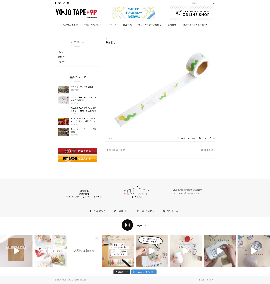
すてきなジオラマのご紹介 (82, 86)
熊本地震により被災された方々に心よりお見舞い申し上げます (84, 109)
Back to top (206, 280)
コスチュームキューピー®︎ (195, 24)
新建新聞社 (84, 193)
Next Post (207, 150)
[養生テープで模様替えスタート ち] (220, 251)
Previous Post (116, 150)
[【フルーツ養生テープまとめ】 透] (50, 251)
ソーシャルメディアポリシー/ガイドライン (84, 196)
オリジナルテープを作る (149, 24)
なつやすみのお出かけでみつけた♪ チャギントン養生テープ (84, 119)
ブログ (61, 52)
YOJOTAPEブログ (93, 24)
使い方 (61, 62)
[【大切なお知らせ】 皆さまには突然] (84, 251)
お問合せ (172, 24)
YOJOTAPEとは (70, 24)
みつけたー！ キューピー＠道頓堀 (84, 130)
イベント (112, 24)
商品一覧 (127, 24)
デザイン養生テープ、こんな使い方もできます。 (83, 98)
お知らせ (62, 57)
